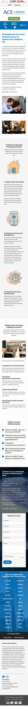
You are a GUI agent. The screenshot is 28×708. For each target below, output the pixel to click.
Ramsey (8, 613)
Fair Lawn (20, 588)
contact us (16, 503)
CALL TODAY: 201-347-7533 (9, 92)
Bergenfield (8, 580)
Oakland (20, 605)
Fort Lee (8, 591)
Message (5, 543)
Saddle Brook (20, 620)
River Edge (20, 616)
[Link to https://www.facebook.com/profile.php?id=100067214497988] (3, 676)
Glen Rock (7, 595)
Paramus (20, 609)
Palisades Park (7, 609)
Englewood (7, 588)
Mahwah (20, 602)
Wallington (7, 627)
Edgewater (20, 584)
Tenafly (20, 623)
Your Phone (6, 532)
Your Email (6, 526)
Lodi (20, 598)
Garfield (20, 591)
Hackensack (20, 595)
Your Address (6, 537)
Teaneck (8, 623)
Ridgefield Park (20, 613)
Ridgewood (7, 616)
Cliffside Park (20, 580)
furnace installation (9, 262)
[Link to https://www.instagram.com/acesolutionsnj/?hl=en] (7, 676)
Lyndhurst (7, 602)
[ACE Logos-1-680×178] (14, 9)
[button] (14, 431)
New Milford (8, 605)
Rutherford (7, 620)
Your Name (6, 520)
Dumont (8, 584)
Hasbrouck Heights (8, 598)
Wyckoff (20, 627)
